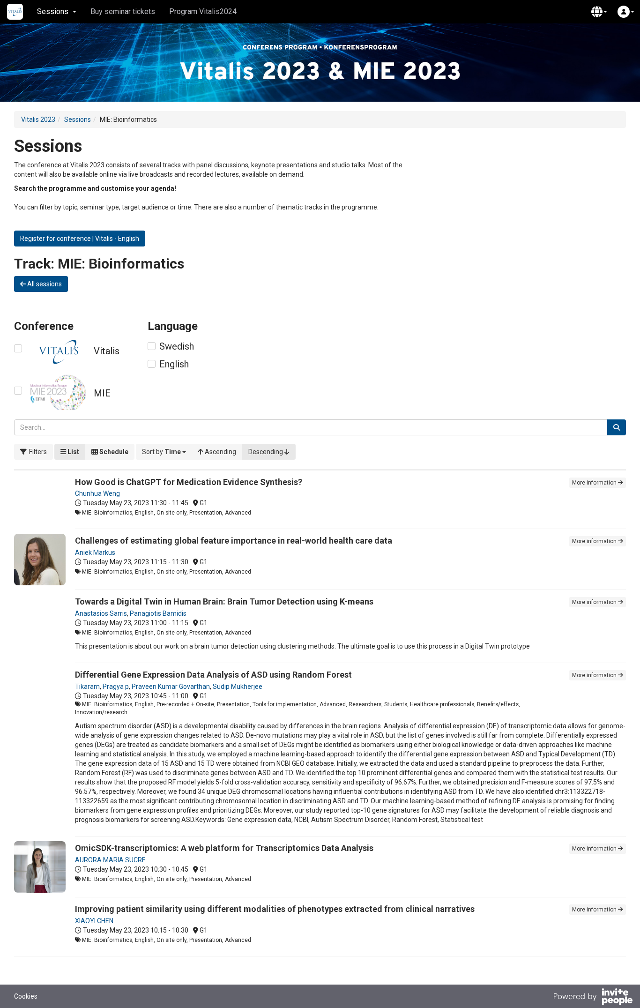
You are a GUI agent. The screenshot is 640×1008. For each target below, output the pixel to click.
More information (595, 482)
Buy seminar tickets (122, 11)
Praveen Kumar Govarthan (171, 686)
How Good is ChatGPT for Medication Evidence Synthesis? (188, 482)
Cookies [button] (25, 996)
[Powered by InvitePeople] (593, 997)
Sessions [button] (52, 11)
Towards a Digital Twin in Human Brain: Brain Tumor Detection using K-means (224, 601)
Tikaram (87, 686)
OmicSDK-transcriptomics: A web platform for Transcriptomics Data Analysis (224, 848)
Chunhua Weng (97, 493)
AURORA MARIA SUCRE (110, 860)
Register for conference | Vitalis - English (79, 238)
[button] (599, 11)
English (174, 364)
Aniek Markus (95, 552)
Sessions (77, 119)
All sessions (44, 284)
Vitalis (106, 351)
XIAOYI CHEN (94, 921)
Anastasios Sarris (101, 613)
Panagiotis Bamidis (158, 613)
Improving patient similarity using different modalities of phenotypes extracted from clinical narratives (275, 909)
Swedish (176, 346)
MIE (102, 393)
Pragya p (116, 686)
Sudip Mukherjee (237, 686)
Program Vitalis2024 (203, 11)
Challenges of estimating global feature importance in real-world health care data (233, 540)
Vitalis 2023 (38, 119)
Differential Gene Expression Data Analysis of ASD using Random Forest (213, 674)
